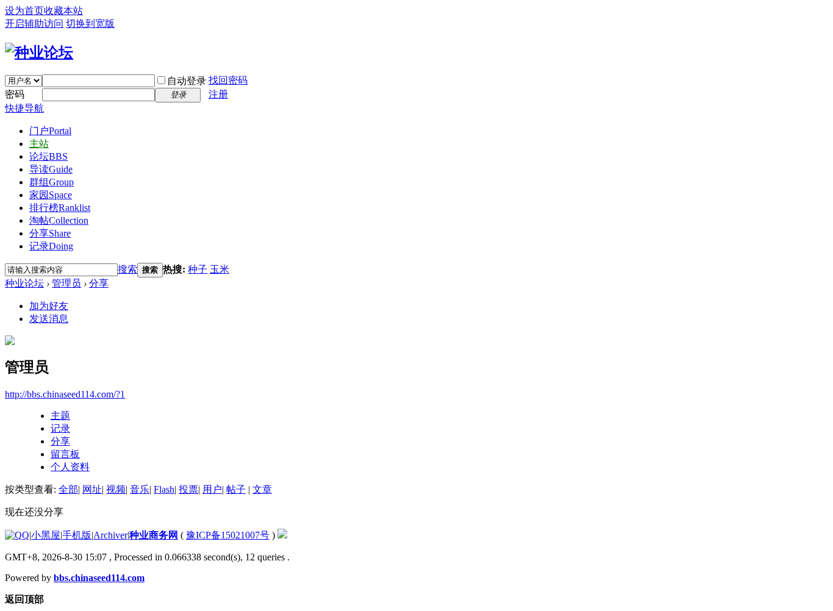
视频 (116, 489)
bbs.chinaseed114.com (99, 578)
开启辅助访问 (34, 23)
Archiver (110, 535)
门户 (50, 131)
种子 (197, 269)
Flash (164, 489)
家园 (50, 195)
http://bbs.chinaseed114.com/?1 (65, 394)
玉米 (219, 269)
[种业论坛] (39, 52)
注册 (218, 94)
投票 (188, 489)
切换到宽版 (90, 23)
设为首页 (24, 10)
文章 (262, 489)
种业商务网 (153, 535)
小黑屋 (45, 535)
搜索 (127, 269)
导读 (51, 169)
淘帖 (58, 220)
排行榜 (59, 207)
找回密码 (228, 80)
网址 (92, 489)
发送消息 (48, 318)
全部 (68, 489)
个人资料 (70, 467)
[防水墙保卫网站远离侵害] (282, 535)
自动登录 (186, 81)
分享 (50, 233)
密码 (14, 94)
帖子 (236, 489)
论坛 (48, 156)
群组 (51, 182)
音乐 (139, 489)
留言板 (65, 454)
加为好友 (48, 306)
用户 (212, 489)
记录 (51, 246)
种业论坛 (24, 283)
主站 (39, 143)
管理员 (66, 283)
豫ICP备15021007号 (228, 535)
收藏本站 (63, 10)
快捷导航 (24, 108)
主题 (60, 415)
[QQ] (17, 535)
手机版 (76, 535)
